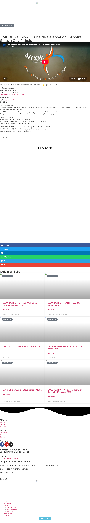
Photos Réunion (12, 509)
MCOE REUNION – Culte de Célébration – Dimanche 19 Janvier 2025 (66, 391)
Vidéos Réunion (12, 507)
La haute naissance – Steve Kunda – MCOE (21, 346)
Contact (6, 516)
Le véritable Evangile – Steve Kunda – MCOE (22, 390)
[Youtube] (6, 444)
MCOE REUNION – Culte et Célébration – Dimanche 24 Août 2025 (20, 304)
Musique (10, 511)
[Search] (1, 141)
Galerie (6, 505)
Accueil (6, 501)
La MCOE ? (7, 503)
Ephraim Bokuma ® (6, 472)
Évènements (8, 513)
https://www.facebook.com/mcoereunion (13, 94)
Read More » (6, 309)
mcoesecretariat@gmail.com (9, 458)
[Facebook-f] (2, 444)
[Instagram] (11, 444)
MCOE (4, 479)
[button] (45, 245)
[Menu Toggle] (45, 23)
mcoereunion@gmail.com (12, 100)
